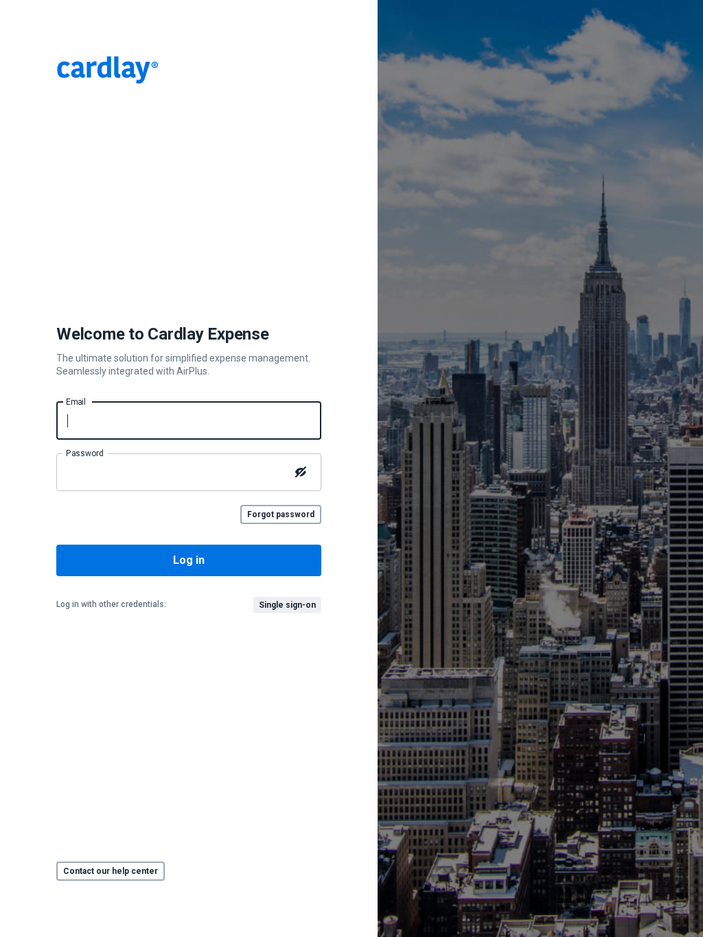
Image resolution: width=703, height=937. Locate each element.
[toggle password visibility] (301, 472)
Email (76, 401)
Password (85, 453)
